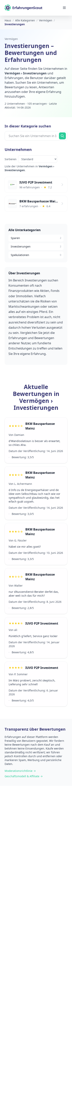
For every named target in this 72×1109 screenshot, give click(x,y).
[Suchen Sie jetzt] (62, 135)
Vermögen (11, 39)
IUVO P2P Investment (41, 623)
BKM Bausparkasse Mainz (40, 426)
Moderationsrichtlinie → (20, 771)
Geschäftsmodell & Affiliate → (24, 776)
